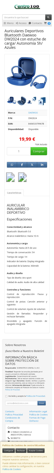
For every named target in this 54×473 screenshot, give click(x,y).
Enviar (41, 403)
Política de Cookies (11, 469)
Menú (10, 23)
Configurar (8, 450)
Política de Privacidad (12, 390)
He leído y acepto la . (26, 396)
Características (14, 192)
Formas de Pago (37, 417)
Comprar (39, 151)
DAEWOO (33, 112)
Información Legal (38, 411)
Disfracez (33, 420)
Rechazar (21, 450)
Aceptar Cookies (36, 450)
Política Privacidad (14, 414)
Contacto (36, 23)
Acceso (22, 23)
